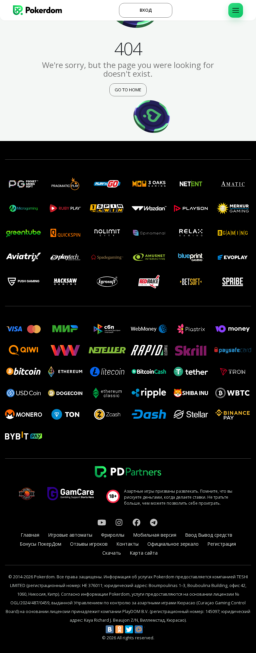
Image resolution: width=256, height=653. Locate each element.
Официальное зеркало (173, 544)
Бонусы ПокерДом (40, 544)
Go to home (128, 90)
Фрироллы (112, 535)
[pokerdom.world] (119, 522)
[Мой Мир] (139, 629)
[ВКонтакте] (110, 629)
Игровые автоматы (70, 535)
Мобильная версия (154, 535)
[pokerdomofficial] (136, 522)
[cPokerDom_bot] (153, 522)
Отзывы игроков (89, 544)
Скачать (111, 553)
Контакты (127, 544)
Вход (146, 10)
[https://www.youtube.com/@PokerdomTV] (101, 522)
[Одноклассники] (119, 629)
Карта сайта (144, 553)
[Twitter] (129, 629)
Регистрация (221, 544)
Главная (30, 535)
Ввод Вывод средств (208, 535)
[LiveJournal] (148, 629)
